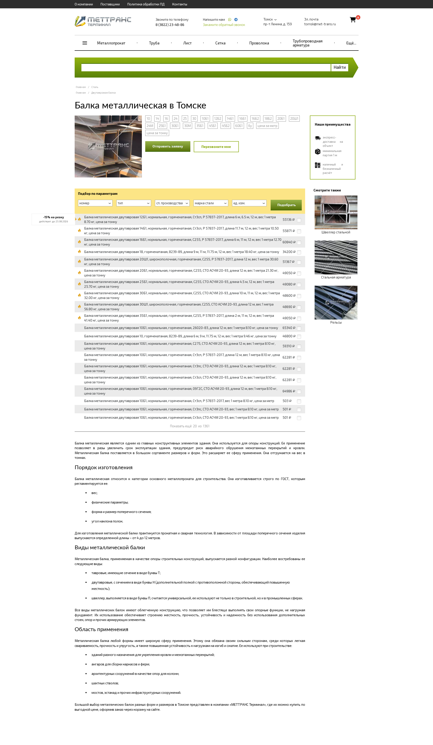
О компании (84, 4)
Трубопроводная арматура (307, 43)
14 (157, 118)
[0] (353, 19)
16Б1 (242, 118)
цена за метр (267, 126)
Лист (187, 43)
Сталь (94, 86)
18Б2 (268, 118)
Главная (81, 86)
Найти (340, 67)
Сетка (220, 43)
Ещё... (351, 43)
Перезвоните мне (216, 147)
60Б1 (239, 126)
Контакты (179, 4)
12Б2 (217, 118)
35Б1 (199, 126)
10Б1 (205, 118)
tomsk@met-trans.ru (320, 24)
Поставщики (110, 4)
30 (194, 118)
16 (166, 118)
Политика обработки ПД (146, 4)
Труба (154, 43)
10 (148, 118)
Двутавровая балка (103, 92)
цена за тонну (157, 133)
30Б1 (175, 126)
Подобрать (286, 205)
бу (250, 126)
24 (175, 118)
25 (185, 118)
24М (150, 126)
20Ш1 (294, 118)
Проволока (259, 43)
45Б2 (226, 126)
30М (187, 126)
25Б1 (162, 126)
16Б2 (255, 118)
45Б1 (212, 126)
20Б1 (281, 118)
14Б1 (230, 118)
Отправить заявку (167, 146)
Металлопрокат (111, 43)
